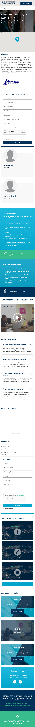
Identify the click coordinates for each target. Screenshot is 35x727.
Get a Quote (26, 3)
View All (17, 584)
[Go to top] (17, 716)
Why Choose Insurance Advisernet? (14, 307)
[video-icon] (17, 317)
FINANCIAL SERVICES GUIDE (23, 703)
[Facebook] (14, 681)
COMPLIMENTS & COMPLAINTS (22, 705)
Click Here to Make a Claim (17, 291)
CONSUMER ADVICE (9, 705)
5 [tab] (18, 433)
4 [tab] (16, 433)
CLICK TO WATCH (17, 632)
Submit (17, 143)
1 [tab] (11, 433)
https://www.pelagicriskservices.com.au (12, 449)
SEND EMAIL (7, 167)
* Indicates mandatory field (8, 508)
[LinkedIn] (20, 681)
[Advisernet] (8, 3)
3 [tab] (14, 433)
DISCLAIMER (13, 703)
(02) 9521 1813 (8, 17)
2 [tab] (13, 433)
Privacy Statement (21, 128)
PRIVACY (7, 703)
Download (17, 611)
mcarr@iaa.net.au (7, 448)
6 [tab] (19, 433)
